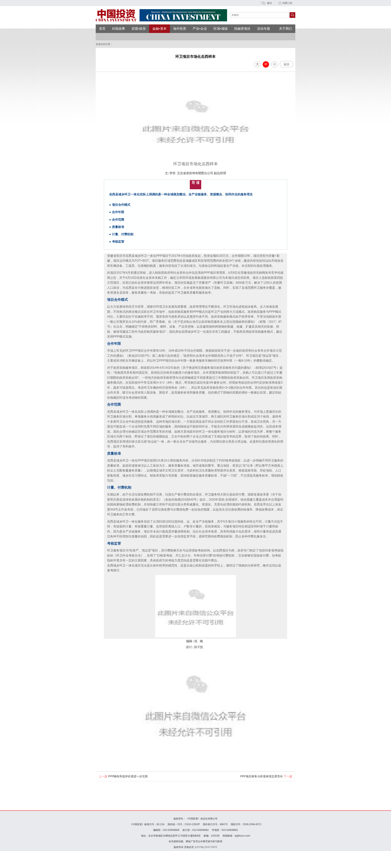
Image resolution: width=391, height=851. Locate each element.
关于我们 (285, 28)
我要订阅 (287, 3)
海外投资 (179, 28)
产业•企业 (200, 28)
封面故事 (118, 28)
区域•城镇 (220, 28)
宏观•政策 (139, 28)
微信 (269, 3)
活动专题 (263, 28)
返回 (286, 64)
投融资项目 (242, 28)
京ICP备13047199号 (205, 847)
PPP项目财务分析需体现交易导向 (266, 776)
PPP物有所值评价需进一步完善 (123, 776)
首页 (102, 28)
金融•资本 (159, 28)
